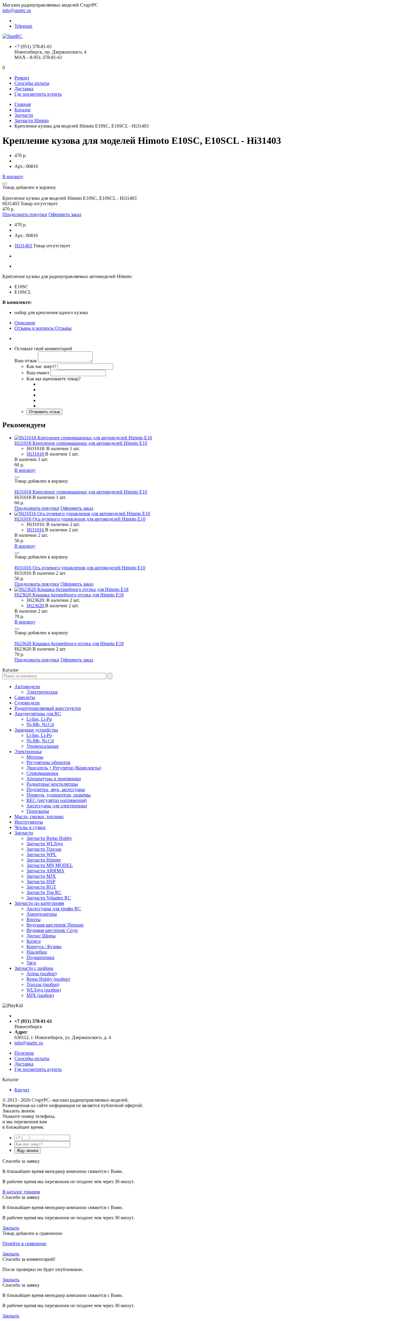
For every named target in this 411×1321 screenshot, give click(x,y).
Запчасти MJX (41, 876)
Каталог (22, 109)
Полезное (24, 1053)
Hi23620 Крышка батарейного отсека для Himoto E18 (69, 594)
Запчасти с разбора (33, 968)
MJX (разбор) (40, 995)
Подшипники (40, 957)
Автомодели (27, 686)
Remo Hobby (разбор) (48, 979)
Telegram (23, 26)
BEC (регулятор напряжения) (56, 800)
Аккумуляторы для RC (37, 713)
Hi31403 (24, 245)
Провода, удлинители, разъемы (58, 794)
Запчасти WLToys (44, 843)
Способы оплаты (31, 83)
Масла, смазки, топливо (38, 816)
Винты (33, 919)
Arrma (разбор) (41, 973)
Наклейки (36, 951)
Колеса (33, 941)
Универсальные (42, 746)
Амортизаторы (41, 914)
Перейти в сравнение (24, 1243)
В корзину (12, 176)
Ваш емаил (37, 372)
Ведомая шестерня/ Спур (52, 930)
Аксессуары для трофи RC (53, 908)
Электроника (28, 751)
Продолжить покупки (24, 214)
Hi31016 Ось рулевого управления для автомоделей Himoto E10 (79, 518)
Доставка (23, 88)
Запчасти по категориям (39, 903)
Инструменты (28, 821)
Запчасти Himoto (31, 120)
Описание (24, 322)
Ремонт (21, 77)
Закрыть (10, 1227)
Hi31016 (36, 529)
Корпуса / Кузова (43, 946)
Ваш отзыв (25, 360)
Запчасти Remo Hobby (49, 838)
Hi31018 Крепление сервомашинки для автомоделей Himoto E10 (80, 443)
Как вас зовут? (41, 366)
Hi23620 (36, 605)
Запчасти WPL (41, 854)
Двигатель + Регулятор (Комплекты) (63, 767)
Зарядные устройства (36, 729)
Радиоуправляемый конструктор (47, 708)
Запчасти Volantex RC (48, 897)
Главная (22, 104)
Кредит (21, 1089)
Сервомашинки (42, 773)
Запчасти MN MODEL (49, 865)
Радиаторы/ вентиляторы (52, 784)
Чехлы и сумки (29, 827)
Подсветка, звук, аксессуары (55, 789)
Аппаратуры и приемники (53, 778)
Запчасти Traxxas (43, 849)
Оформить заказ (64, 214)
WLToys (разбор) (43, 989)
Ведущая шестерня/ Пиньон (55, 924)
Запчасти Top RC (44, 892)
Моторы (34, 756)
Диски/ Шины (41, 935)
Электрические (42, 692)
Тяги (31, 962)
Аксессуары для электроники (56, 805)
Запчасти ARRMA (45, 870)
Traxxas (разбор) (42, 984)
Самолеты (24, 697)
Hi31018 (36, 453)
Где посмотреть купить (38, 94)
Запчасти (23, 115)
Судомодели (27, 702)
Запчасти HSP (40, 881)
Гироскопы (37, 811)
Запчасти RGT (41, 886)
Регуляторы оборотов (48, 762)
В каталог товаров (21, 1191)
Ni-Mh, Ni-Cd (40, 724)
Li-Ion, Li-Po (39, 719)
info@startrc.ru (16, 10)
